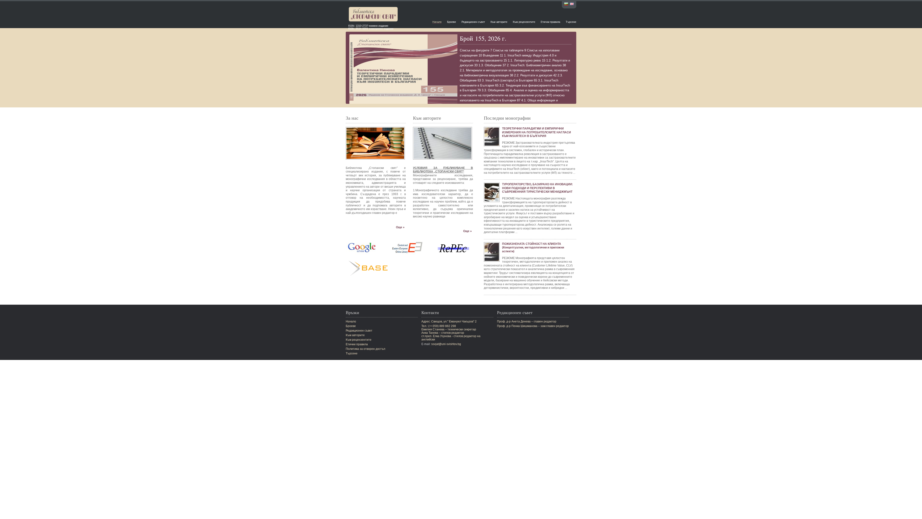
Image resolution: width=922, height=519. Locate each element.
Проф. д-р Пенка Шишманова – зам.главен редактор (533, 326)
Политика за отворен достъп (365, 349)
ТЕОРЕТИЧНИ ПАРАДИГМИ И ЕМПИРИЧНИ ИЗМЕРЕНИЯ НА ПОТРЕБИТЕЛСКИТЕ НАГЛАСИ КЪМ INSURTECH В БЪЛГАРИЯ (536, 132)
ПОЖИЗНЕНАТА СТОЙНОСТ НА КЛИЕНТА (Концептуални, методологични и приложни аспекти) (533, 247)
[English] (572, 4)
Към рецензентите (524, 21)
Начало (437, 21)
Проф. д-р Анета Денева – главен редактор (526, 321)
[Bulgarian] (566, 4)
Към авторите (499, 21)
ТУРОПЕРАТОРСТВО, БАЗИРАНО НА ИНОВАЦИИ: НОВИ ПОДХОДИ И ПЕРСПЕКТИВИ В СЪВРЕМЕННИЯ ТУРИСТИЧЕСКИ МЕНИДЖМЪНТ (537, 188)
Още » (400, 227)
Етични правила (550, 21)
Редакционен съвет (473, 21)
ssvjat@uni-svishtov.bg (446, 344)
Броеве (451, 21)
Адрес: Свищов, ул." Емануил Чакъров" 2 (449, 321)
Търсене (571, 21)
